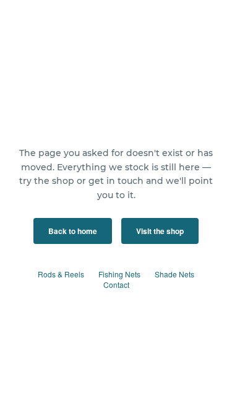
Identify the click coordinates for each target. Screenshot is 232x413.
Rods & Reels (61, 274)
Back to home (72, 231)
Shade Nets (174, 274)
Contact (116, 284)
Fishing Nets (119, 274)
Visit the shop (160, 231)
